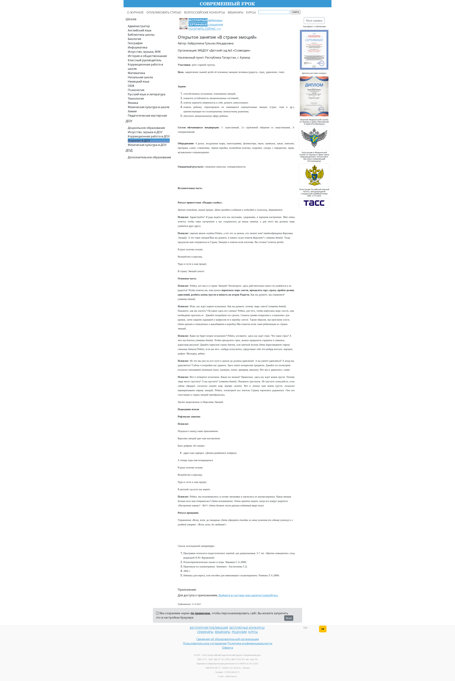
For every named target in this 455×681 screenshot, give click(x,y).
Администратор (139, 26)
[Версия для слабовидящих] (322, 629)
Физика (133, 103)
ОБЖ (131, 86)
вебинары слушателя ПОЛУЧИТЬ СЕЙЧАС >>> (205, 24)
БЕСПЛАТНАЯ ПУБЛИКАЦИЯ (209, 628)
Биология (134, 39)
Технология (136, 98)
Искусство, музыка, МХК (144, 52)
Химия (132, 111)
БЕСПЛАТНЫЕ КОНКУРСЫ (247, 628)
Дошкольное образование (146, 128)
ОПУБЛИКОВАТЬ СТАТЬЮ (163, 12)
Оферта (227, 648)
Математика (136, 73)
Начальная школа (140, 77)
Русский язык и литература (146, 94)
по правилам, (201, 613)
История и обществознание (147, 56)
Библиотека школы (141, 35)
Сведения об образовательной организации (227, 639)
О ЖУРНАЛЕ (135, 12)
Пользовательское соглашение (205, 643)
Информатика (137, 47)
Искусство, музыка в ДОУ (145, 132)
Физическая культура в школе (148, 107)
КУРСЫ (251, 12)
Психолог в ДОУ (139, 141)
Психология (136, 90)
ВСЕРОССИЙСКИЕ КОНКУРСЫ (204, 12)
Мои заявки (314, 21)
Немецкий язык (138, 81)
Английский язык (139, 30)
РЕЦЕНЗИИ (239, 632)
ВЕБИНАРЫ (235, 12)
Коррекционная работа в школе (145, 66)
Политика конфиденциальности (250, 643)
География (135, 43)
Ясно (289, 618)
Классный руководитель (145, 60)
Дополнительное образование (149, 157)
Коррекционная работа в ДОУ (149, 136)
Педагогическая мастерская (147, 115)
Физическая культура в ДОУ (147, 145)
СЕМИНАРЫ (205, 632)
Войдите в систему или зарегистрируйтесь (248, 595)
